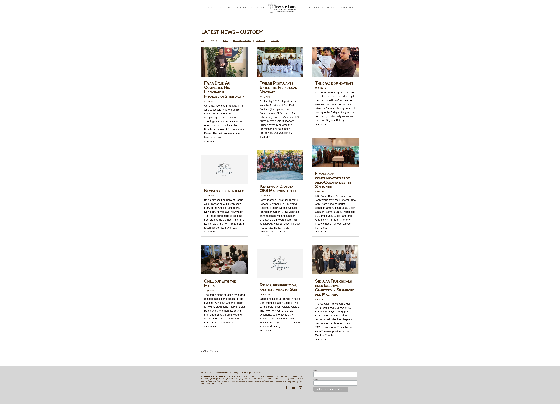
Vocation (275, 40)
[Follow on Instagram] (300, 388)
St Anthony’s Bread (242, 40)
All (202, 40)
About (222, 7)
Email (315, 370)
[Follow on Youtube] (293, 388)
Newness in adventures (224, 190)
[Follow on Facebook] (286, 388)
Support (347, 7)
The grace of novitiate (334, 83)
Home (210, 7)
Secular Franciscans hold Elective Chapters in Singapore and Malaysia (334, 288)
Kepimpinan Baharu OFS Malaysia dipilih (278, 188)
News (260, 7)
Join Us (304, 7)
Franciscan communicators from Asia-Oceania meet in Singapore (333, 180)
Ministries (241, 7)
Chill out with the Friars (220, 283)
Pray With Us (324, 7)
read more (210, 141)
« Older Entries (209, 351)
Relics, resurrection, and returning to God (278, 287)
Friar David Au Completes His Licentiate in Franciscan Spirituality (224, 90)
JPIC (225, 40)
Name (315, 379)
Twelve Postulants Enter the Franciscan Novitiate (278, 87)
